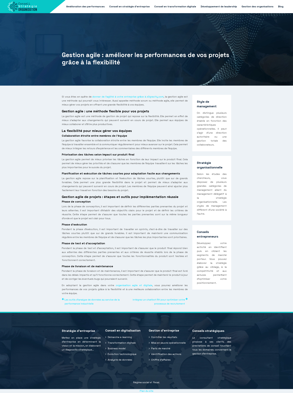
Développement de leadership (219, 6)
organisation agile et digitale (134, 285)
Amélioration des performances (85, 6)
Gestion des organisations (257, 6)
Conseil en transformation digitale (175, 6)
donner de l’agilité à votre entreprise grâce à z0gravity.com (128, 96)
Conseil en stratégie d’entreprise (129, 6)
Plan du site (146, 391)
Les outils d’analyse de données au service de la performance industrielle (92, 301)
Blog (280, 6)
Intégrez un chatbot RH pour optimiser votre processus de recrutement (159, 301)
